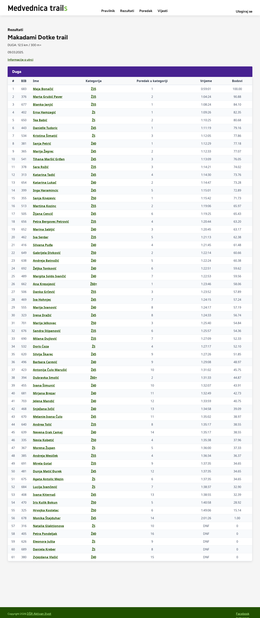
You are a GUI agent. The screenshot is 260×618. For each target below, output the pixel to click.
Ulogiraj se (244, 11)
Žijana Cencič (43, 214)
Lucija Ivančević (45, 487)
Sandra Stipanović (47, 331)
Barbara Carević (45, 362)
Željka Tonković (44, 268)
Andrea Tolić (42, 424)
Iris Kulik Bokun (45, 502)
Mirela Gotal (42, 463)
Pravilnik (108, 11)
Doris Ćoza (41, 346)
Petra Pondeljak (45, 534)
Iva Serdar (40, 237)
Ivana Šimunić (44, 385)
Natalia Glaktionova (48, 526)
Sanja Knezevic (44, 198)
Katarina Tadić (44, 175)
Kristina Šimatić (45, 136)
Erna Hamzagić (44, 112)
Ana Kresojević (44, 284)
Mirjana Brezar (44, 393)
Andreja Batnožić (46, 260)
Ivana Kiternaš (44, 495)
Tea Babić (40, 120)
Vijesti (163, 11)
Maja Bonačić (43, 89)
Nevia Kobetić (43, 440)
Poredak (145, 11)
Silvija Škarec (43, 354)
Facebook (242, 614)
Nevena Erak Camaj (48, 432)
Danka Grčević (44, 292)
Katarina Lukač (44, 182)
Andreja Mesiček (45, 456)
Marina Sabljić (44, 229)
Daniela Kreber (44, 549)
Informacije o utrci (20, 59)
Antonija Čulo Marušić (50, 370)
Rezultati (127, 11)
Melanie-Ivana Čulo (47, 417)
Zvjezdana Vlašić (45, 557)
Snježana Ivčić (43, 409)
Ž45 (93, 128)
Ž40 (93, 143)
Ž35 (93, 89)
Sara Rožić (41, 167)
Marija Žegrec (43, 151)
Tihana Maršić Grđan (49, 159)
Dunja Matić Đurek (47, 471)
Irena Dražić (42, 315)
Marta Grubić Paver (47, 97)
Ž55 (93, 104)
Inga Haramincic (45, 190)
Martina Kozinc (44, 206)
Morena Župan (44, 448)
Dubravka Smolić (46, 378)
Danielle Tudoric (45, 128)
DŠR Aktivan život (39, 614)
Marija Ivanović (45, 307)
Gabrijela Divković (47, 253)
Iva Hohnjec (42, 299)
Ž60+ (93, 284)
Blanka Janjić (43, 104)
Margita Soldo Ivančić (49, 276)
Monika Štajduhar (47, 518)
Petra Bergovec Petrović (51, 221)
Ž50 (93, 198)
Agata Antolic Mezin (48, 479)
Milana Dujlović (45, 339)
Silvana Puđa (43, 245)
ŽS (93, 112)
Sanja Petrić (42, 143)
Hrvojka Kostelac (46, 510)
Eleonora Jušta (44, 541)
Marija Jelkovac (44, 323)
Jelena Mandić (43, 401)
